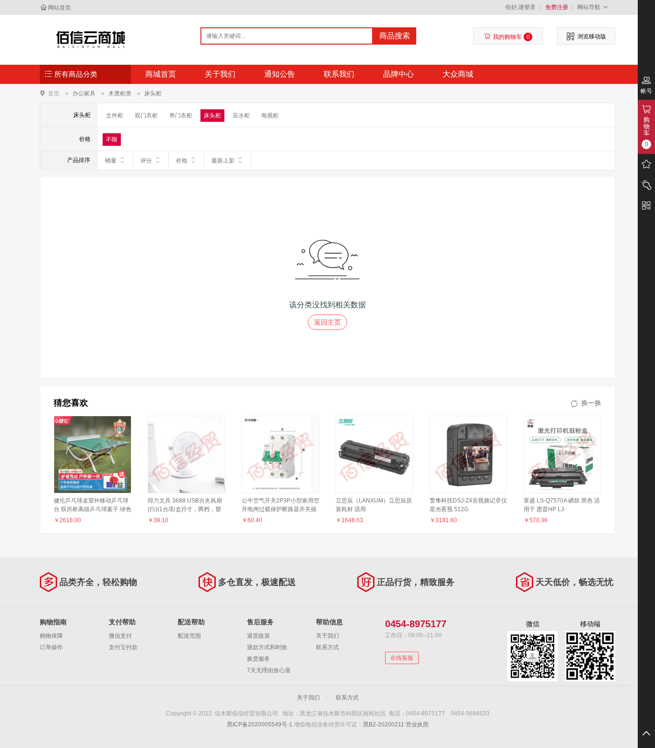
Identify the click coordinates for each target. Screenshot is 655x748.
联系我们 (339, 74)
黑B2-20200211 (383, 724)
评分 (146, 160)
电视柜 (270, 115)
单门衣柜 (180, 115)
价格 (181, 160)
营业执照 (417, 724)
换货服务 (258, 658)
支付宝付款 (123, 647)
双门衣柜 (146, 115)
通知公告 (279, 74)
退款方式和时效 (267, 647)
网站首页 (59, 7)
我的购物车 (511, 37)
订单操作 (51, 647)
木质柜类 (119, 93)
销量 (111, 160)
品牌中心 (398, 74)
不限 (111, 139)
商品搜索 (394, 36)
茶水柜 (241, 115)
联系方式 (327, 647)
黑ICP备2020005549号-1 (259, 724)
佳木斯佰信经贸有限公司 (91, 39)
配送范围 (189, 635)
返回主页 (327, 322)
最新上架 (222, 160)
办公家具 (83, 93)
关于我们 (220, 74)
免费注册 (556, 7)
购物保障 (51, 635)
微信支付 (120, 635)
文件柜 (114, 115)
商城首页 (160, 74)
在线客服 (401, 657)
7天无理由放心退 (269, 670)
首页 (53, 93)
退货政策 (258, 635)
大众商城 (458, 74)
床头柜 (153, 93)
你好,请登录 (520, 7)
